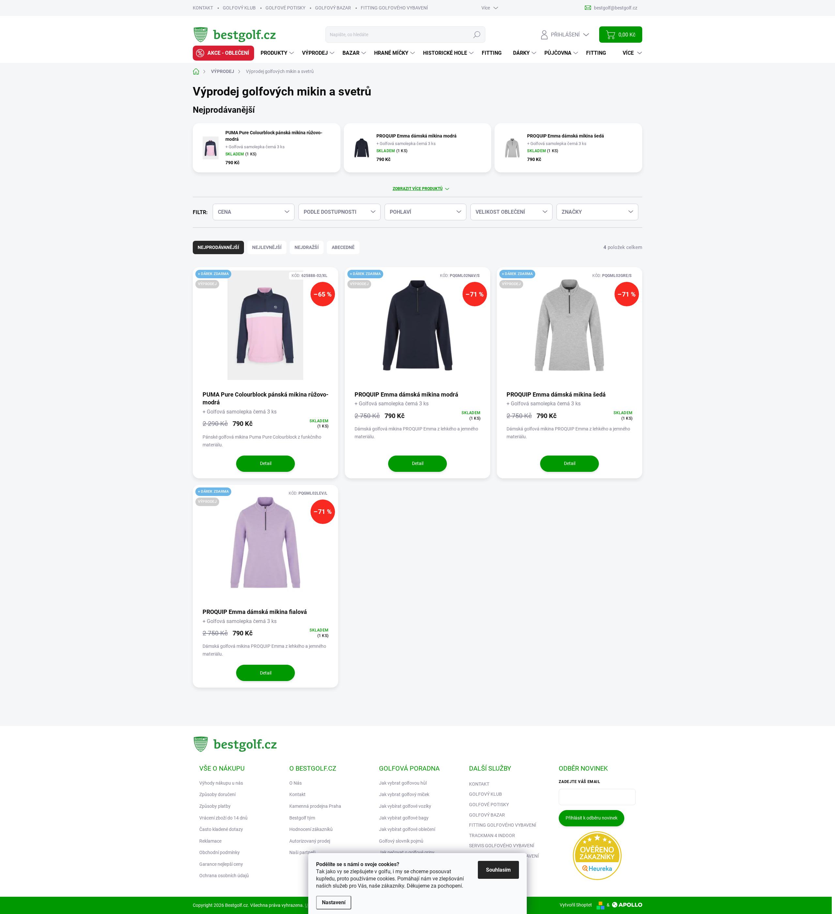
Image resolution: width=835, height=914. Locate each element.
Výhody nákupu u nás (221, 783)
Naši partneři (302, 852)
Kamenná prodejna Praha (315, 806)
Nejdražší (307, 247)
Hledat (477, 34)
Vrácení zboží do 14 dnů (223, 817)
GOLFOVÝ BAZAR (333, 7)
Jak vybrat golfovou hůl (403, 783)
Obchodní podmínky (219, 852)
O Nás (295, 783)
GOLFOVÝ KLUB (239, 7)
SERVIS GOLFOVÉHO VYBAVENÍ (501, 845)
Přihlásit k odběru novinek (591, 817)
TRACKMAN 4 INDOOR (492, 835)
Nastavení (333, 902)
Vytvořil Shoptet (576, 904)
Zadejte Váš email (579, 781)
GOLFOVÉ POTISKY (285, 7)
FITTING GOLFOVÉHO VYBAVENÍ (394, 7)
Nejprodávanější (218, 247)
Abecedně (343, 247)
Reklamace (210, 841)
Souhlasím (498, 870)
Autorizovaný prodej (309, 841)
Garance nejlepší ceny (221, 864)
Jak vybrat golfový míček (404, 794)
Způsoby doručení (217, 794)
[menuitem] (223, 53)
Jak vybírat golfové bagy (404, 817)
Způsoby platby (215, 806)
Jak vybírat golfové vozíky (405, 806)
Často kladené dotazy (221, 829)
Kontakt (297, 794)
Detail (265, 463)
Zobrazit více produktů (418, 188)
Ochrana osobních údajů (224, 875)
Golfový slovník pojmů (401, 841)
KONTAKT (203, 7)
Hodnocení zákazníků (311, 829)
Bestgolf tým (302, 817)
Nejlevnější (266, 247)
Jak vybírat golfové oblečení (407, 829)
